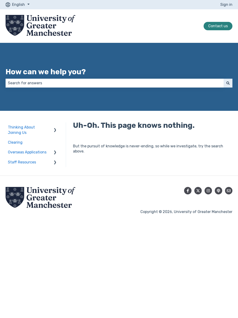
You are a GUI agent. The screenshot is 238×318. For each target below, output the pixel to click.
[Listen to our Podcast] (218, 190)
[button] (55, 127)
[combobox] (115, 83)
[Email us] (228, 190)
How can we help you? (46, 71)
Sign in (226, 4)
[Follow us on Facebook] (188, 190)
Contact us (218, 26)
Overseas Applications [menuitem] (27, 152)
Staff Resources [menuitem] (22, 162)
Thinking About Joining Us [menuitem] (21, 130)
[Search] (228, 83)
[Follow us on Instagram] (208, 190)
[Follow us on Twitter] (198, 190)
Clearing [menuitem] (15, 142)
